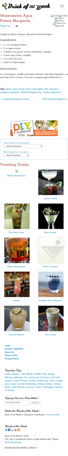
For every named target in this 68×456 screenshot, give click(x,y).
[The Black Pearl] (16, 229)
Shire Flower (50, 232)
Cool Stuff (55, 377)
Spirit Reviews (18, 387)
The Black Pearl (16, 232)
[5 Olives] (57, 23)
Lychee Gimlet (50, 198)
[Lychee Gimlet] (50, 195)
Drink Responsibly (13, 442)
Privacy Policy (12, 358)
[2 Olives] (63, 16)
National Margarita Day (31, 92)
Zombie (16, 300)
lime (46, 89)
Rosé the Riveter (16, 334)
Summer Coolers (34, 387)
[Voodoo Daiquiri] (50, 263)
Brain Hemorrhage (16, 266)
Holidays (16, 374)
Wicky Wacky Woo (16, 175)
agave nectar (18, 89)
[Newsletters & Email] (12, 430)
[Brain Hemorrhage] (16, 263)
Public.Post (5, 26)
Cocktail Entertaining (26, 384)
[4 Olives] (59, 21)
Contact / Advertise (14, 349)
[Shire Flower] (50, 229)
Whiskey (8, 377)
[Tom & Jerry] (50, 331)
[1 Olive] (55, 16)
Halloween (18, 377)
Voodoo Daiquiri (50, 266)
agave (8, 89)
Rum (44, 374)
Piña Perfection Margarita (53, 99)
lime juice (53, 89)
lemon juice (34, 377)
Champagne (48, 387)
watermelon (55, 92)
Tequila (46, 92)
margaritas (14, 92)
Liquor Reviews (21, 380)
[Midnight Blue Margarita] (50, 297)
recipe (13, 384)
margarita (4, 92)
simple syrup (42, 380)
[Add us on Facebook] (9, 430)
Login (7, 345)
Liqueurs (8, 380)
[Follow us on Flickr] (15, 430)
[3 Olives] (59, 18)
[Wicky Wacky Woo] (17, 172)
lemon (52, 380)
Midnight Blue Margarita (50, 300)
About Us (9, 352)
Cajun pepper (37, 89)
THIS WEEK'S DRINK (31, 374)
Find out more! (52, 414)
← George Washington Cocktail (14, 99)
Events (32, 380)
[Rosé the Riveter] (16, 331)
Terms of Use (11, 355)
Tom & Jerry (50, 334)
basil (28, 89)
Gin (26, 377)
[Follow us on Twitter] (6, 430)
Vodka (7, 374)
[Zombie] (16, 297)
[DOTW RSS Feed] (18, 430)
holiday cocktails (45, 384)
